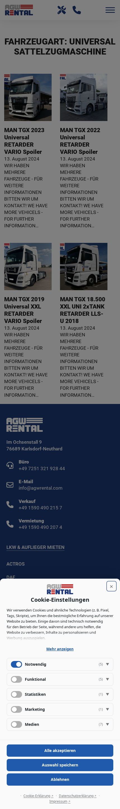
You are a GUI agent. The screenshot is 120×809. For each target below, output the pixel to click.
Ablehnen (60, 779)
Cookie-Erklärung (36, 795)
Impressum (58, 801)
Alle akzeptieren (60, 750)
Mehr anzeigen (60, 649)
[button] (60, 664)
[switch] (16, 679)
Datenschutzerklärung (76, 795)
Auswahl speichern (60, 765)
